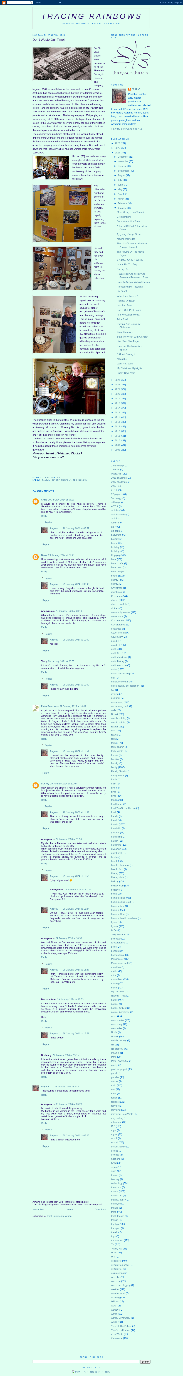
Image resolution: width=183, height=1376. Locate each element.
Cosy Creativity (125, 332)
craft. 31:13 (117, 653)
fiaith (113, 783)
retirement (116, 1122)
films (113, 795)
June (120, 184)
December (123, 156)
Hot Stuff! (122, 291)
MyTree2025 (117, 991)
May (120, 189)
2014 (118, 422)
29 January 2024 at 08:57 (61, 661)
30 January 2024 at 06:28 (69, 1104)
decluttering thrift (119, 706)
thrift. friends (117, 1216)
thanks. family (118, 1199)
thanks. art (116, 1195)
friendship (116, 828)
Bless (44, 555)
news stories (117, 1020)
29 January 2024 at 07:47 (76, 528)
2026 (118, 143)
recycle (115, 1105)
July (120, 180)
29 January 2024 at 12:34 (76, 908)
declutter (115, 698)
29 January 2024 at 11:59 (76, 876)
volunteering (117, 1273)
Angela (54, 528)
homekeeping (118, 897)
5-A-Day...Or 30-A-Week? (130, 259)
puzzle (114, 1073)
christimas (116, 592)
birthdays (116, 551)
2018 (118, 403)
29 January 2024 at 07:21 (61, 555)
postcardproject (119, 1069)
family (45, 480)
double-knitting (118, 722)
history (55, 480)
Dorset (114, 714)
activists (115, 518)
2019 (118, 398)
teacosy (115, 1179)
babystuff (116, 534)
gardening (116, 844)
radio (113, 1085)
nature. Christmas (120, 1012)
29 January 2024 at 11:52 (76, 812)
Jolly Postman (118, 934)
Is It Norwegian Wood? (128, 314)
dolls (113, 710)
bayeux (115, 539)
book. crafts (117, 563)
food (113, 800)
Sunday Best (123, 269)
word (113, 1305)
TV (112, 1244)
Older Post (100, 1209)
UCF (113, 1252)
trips (113, 1236)
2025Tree (116, 486)
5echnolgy (116, 498)
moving (115, 983)
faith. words (117, 751)
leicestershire (118, 942)
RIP (113, 1126)
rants (113, 1093)
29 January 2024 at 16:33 (69, 938)
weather (115, 1289)
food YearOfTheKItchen (123, 808)
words (114, 1314)
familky (115, 763)
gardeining (116, 836)
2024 (118, 152)
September (124, 170)
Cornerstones (118, 620)
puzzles (115, 1077)
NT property (117, 1048)
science (115, 1154)
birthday (115, 547)
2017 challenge (119, 482)
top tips (115, 1224)
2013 (118, 426)
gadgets (115, 832)
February (123, 203)
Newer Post (38, 1209)
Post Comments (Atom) (59, 1216)
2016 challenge (119, 477)
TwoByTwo (116, 1248)
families (115, 759)
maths (114, 971)
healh (114, 857)
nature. (114, 1004)
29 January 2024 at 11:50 (76, 639)
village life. (116, 1269)
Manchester (117, 959)
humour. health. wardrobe (124, 918)
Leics (114, 946)
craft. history (117, 661)
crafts (114, 669)
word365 (115, 1309)
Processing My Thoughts (130, 286)
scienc (114, 1150)
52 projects (117, 494)
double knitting (118, 718)
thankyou (116, 1203)
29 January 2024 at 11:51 (76, 751)
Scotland (115, 1158)
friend (114, 820)
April (120, 194)
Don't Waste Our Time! (128, 221)
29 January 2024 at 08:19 (69, 611)
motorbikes (117, 979)
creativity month (119, 681)
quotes (114, 1081)
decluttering (117, 702)
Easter (114, 726)
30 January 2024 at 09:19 (76, 1135)
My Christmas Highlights (129, 368)
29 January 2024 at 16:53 (70, 999)
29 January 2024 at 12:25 (77, 889)
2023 (118, 380)
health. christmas (120, 865)
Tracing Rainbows (91, 16)
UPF (113, 1256)
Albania (115, 522)
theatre (114, 1207)
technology (80, 480)
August (122, 175)
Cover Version (118, 632)
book (113, 559)
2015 (118, 417)
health (114, 861)
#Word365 (122, 359)
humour (115, 910)
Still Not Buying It (126, 354)
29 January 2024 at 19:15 (66, 1055)
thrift (113, 1212)
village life (116, 1260)
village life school (120, 1265)
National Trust (118, 995)
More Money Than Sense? (130, 212)
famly (114, 779)
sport (113, 1171)
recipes (115, 1101)
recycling (115, 1110)
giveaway (116, 849)
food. (113, 812)
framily (114, 816)
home (114, 893)
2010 (118, 440)
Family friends (118, 771)
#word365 (116, 473)
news (114, 1016)
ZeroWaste (116, 1338)
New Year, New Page (128, 341)
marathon (116, 967)
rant (113, 1089)
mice (113, 975)
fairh (113, 738)
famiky (114, 755)
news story (116, 1024)
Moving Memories (126, 239)
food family (117, 804)
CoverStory (117, 636)
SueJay (45, 783)
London (115, 951)
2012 (118, 431)
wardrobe (115, 1281)
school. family (118, 1146)
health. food (117, 869)
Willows (115, 1301)
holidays (115, 889)
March (121, 198)
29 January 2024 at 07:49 (76, 584)
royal (113, 1130)
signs (114, 1167)
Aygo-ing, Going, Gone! (129, 234)
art (112, 526)
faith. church (117, 747)
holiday (114, 881)
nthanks (115, 1053)
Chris (44, 499)
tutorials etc (117, 1240)
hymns (114, 926)
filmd (113, 792)
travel (114, 1232)
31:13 (114, 490)
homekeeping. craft (121, 902)
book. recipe (117, 571)
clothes (115, 608)
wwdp (114, 1322)
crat (113, 677)
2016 (118, 412)
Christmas (116, 596)
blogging (115, 555)
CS (112, 690)
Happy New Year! (126, 373)
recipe (114, 1097)
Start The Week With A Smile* (132, 336)
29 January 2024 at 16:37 (76, 969)
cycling (114, 694)
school (114, 1142)
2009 (118, 445)
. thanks (115, 469)
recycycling (117, 1118)
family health (117, 775)
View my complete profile (126, 129)
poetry (114, 1065)
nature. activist (119, 1008)
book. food (116, 567)
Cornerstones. (118, 624)
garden (114, 840)
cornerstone (117, 616)
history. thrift (117, 877)
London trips (117, 955)
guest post (116, 853)
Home (70, 1209)
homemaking (117, 906)
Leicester (116, 938)
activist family (118, 514)
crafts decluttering (120, 673)
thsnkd (114, 1220)
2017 (118, 408)
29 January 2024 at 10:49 (73, 706)
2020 (118, 394)
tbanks (114, 1175)
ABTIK (114, 506)
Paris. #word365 (119, 1061)
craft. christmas (119, 657)
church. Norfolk (119, 604)
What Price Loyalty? (127, 296)
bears (114, 543)
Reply (44, 516)
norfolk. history (119, 1040)
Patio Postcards (50, 706)
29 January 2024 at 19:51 (76, 1033)
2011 (118, 436)
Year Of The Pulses (121, 1326)
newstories (116, 1028)
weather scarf (118, 1293)
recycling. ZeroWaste (122, 1114)
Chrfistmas (116, 588)
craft (113, 649)
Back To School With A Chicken (133, 282)
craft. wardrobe (119, 665)
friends (114, 824)
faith (113, 743)
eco (113, 730)
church (114, 600)
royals (114, 1134)
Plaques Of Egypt (126, 300)
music (114, 987)
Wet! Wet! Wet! (125, 363)
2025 (118, 148)
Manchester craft (120, 963)
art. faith (115, 531)
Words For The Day (127, 264)
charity (114, 579)
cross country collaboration (125, 685)
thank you (116, 1187)
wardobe (115, 1277)
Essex (114, 734)
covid (114, 641)
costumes (116, 628)
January (122, 208)
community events (120, 612)
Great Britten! (124, 216)
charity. (115, 583)
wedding (115, 1297)
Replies (48, 522)
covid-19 (115, 645)
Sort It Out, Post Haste (129, 310)
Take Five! (122, 319)
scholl (114, 1138)
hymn (114, 922)
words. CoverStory (120, 1317)
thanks (114, 1191)
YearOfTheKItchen (120, 1330)
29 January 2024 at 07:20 (61, 499)
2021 (118, 389)
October (122, 166)
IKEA (114, 930)
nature (114, 999)
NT (112, 1044)
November (123, 161)
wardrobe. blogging (120, 1285)
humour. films (118, 914)
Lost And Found (125, 305)
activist (115, 510)
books (114, 575)
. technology (117, 465)
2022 (118, 384)
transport (115, 1228)
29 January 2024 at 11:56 (69, 839)
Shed (114, 1163)
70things (115, 502)
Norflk (114, 1032)
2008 (118, 450)
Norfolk (66, 480)
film (113, 787)
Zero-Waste (117, 1334)
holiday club (117, 885)
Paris (114, 1056)
